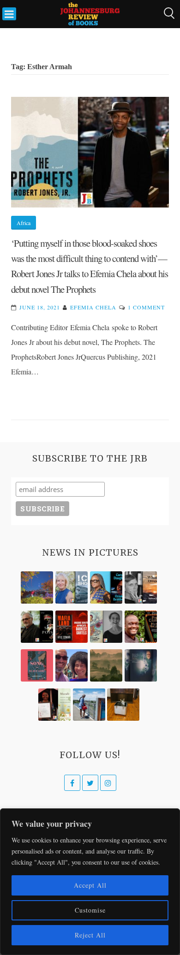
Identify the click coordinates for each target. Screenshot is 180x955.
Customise (90, 910)
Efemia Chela (93, 307)
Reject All (90, 935)
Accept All (90, 885)
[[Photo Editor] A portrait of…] (89, 704)
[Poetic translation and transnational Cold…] (141, 665)
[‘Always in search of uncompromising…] (141, 587)
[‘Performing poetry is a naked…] (106, 627)
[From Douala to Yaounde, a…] (106, 665)
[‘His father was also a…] (54, 704)
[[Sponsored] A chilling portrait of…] (71, 627)
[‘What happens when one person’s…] (141, 627)
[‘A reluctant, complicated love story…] (71, 587)
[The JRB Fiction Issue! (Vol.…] (37, 587)
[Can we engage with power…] (37, 627)
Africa (23, 222)
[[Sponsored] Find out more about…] (37, 665)
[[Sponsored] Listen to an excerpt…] (106, 587)
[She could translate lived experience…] (71, 665)
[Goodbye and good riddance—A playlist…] (123, 704)
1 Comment (146, 307)
